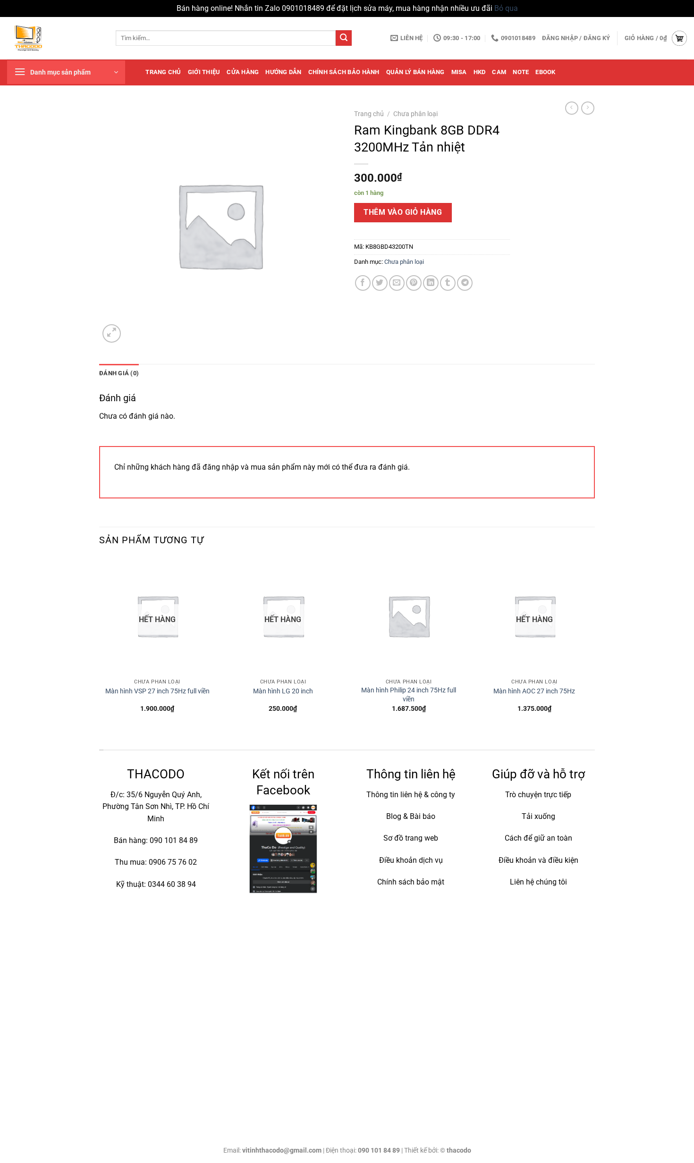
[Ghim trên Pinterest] (414, 283)
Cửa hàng (243, 72)
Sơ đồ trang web (410, 838)
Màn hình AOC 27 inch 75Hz (534, 691)
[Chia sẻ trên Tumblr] (448, 283)
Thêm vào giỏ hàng (403, 212)
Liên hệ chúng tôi (538, 881)
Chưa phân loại (415, 114)
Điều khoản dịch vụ (411, 860)
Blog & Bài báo (410, 816)
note (521, 72)
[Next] (592, 643)
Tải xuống (538, 816)
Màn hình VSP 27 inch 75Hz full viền (157, 691)
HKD (480, 72)
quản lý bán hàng (415, 72)
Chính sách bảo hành (344, 72)
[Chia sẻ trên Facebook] (363, 283)
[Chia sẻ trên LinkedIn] (431, 283)
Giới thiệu (204, 72)
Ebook (545, 72)
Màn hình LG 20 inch (283, 691)
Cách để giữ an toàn (538, 838)
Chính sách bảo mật (410, 881)
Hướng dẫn (283, 72)
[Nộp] (344, 38)
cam (499, 72)
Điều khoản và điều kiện (538, 860)
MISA (459, 72)
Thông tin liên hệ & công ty (410, 794)
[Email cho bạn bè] (397, 283)
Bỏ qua (506, 8)
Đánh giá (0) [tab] (119, 373)
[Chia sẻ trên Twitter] (380, 283)
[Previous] (100, 643)
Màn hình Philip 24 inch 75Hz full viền (408, 694)
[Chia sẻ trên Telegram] (465, 283)
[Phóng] (111, 333)
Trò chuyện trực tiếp (538, 794)
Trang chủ (163, 72)
